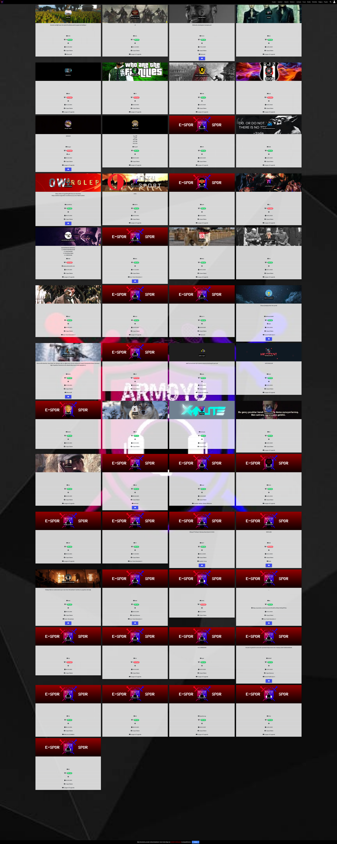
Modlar (309, 2)
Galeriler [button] (280, 2)
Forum (304, 2)
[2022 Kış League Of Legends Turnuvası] (166, 22)
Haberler (286, 2)
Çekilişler (299, 2)
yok (69, 154)
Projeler (326, 2)
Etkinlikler (314, 2)
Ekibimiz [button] (292, 2)
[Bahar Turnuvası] (99, 245)
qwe (269, 324)
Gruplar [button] (274, 2)
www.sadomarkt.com (69, 266)
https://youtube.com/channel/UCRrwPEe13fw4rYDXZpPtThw (269, 608)
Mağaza (320, 2)
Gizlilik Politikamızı (176, 842)
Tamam (195, 842)
